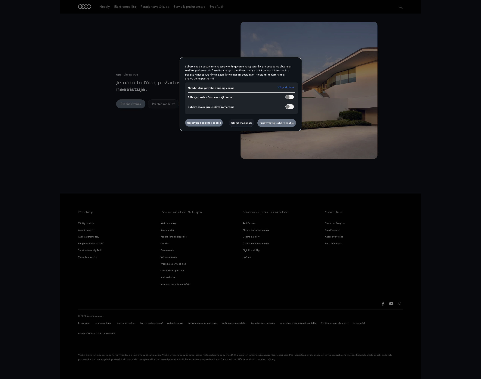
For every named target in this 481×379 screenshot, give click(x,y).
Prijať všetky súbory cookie (276, 122)
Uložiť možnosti (241, 122)
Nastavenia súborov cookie (204, 122)
